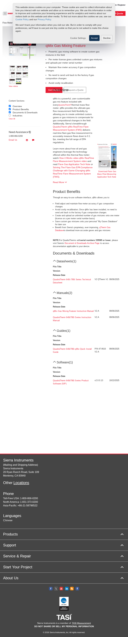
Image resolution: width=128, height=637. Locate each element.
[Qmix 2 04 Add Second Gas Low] (12, 75)
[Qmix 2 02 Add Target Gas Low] (18, 68)
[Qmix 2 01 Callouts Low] (12, 68)
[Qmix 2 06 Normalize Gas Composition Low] (25, 75)
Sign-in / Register (118, 5)
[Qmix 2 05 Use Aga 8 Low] (18, 75)
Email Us (13, 140)
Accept (94, 38)
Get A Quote (116, 13)
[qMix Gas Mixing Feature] (19, 48)
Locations (21, 483)
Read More (59, 182)
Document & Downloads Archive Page (82, 243)
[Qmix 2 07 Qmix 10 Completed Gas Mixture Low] (12, 81)
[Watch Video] (18, 81)
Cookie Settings (78, 38)
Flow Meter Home (10, 23)
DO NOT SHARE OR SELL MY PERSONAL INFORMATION (64, 626)
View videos (13, 86)
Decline (107, 38)
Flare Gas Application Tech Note (74, 164)
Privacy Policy (44, 19)
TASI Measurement (81, 623)
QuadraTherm (64, 105)
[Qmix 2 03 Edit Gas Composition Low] (25, 68)
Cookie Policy (22, 19)
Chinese (7, 520)
